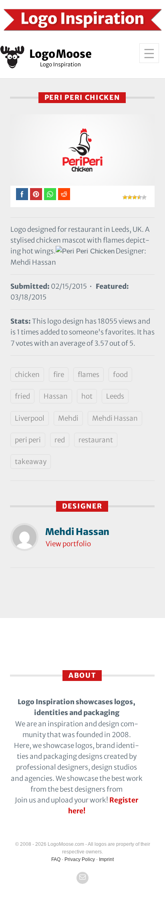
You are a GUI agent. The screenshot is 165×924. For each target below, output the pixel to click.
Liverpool (29, 418)
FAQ (55, 859)
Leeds (115, 396)
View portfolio (68, 543)
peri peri (28, 440)
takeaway (30, 461)
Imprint (106, 859)
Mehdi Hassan (115, 418)
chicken (27, 374)
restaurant (95, 440)
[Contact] (82, 878)
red (59, 440)
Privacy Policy (79, 859)
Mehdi (68, 418)
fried (22, 396)
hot (87, 396)
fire (58, 374)
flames (88, 374)
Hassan (56, 396)
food (120, 374)
